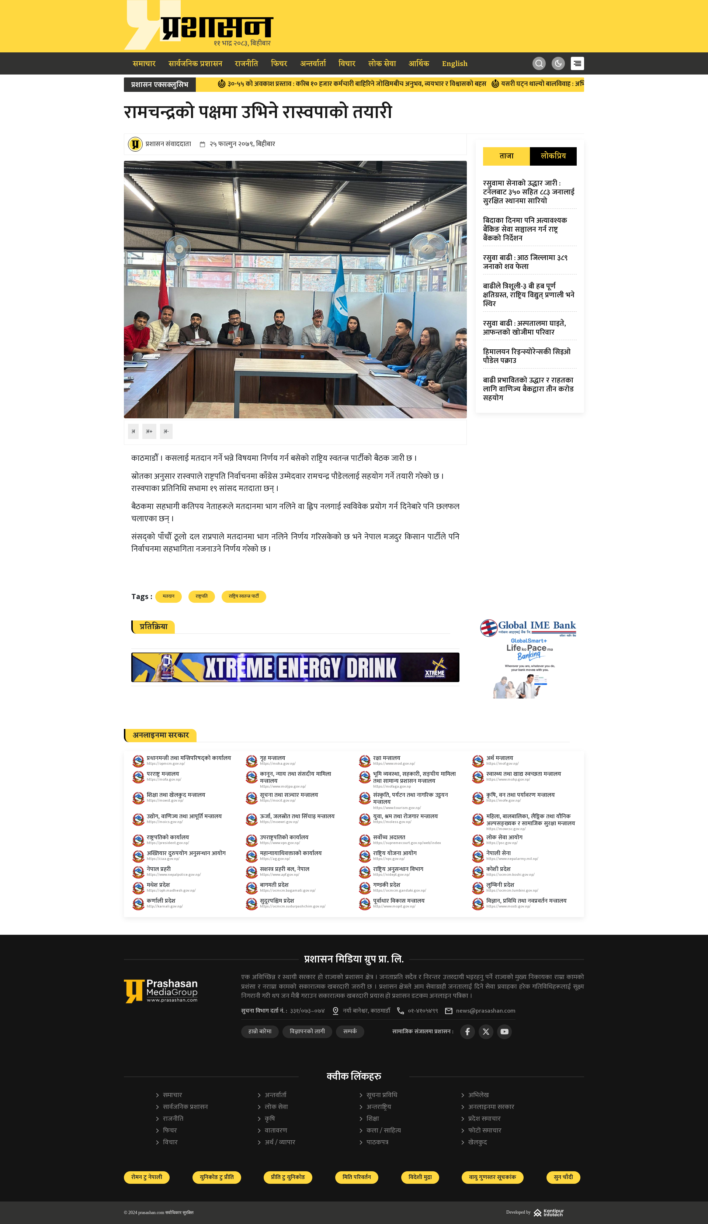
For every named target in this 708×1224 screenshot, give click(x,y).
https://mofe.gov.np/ (503, 800)
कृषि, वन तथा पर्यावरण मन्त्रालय (520, 795)
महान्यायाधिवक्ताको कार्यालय (291, 853)
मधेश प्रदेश (158, 885)
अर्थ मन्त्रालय (499, 758)
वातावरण (272, 1131)
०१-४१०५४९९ (423, 1011)
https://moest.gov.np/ (165, 800)
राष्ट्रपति (202, 596)
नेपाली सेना (498, 853)
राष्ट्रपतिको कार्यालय (168, 838)
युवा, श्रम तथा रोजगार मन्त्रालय (405, 817)
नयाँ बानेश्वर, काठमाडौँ (366, 1011)
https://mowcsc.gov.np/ (506, 829)
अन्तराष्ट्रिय (374, 1107)
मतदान (168, 596)
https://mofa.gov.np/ (164, 779)
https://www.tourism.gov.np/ (397, 808)
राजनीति (246, 64)
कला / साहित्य (379, 1131)
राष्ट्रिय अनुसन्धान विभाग (398, 869)
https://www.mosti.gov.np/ (508, 906)
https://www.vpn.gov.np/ (280, 843)
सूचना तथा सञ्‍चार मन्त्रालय (289, 795)
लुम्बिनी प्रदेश (500, 885)
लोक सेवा (382, 64)
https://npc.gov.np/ (389, 859)
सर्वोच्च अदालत (389, 838)
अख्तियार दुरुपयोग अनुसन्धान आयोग (186, 853)
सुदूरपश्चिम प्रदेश (277, 901)
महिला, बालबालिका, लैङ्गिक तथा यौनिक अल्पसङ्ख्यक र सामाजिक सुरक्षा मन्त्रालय (530, 820)
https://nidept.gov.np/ (391, 875)
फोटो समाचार (481, 1131)
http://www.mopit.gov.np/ (394, 906)
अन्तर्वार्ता (313, 64)
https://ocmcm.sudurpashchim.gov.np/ (293, 906)
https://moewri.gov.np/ (279, 822)
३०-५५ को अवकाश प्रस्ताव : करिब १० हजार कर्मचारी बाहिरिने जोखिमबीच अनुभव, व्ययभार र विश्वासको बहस (303, 84)
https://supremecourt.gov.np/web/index (407, 843)
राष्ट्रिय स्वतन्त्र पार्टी (244, 596)
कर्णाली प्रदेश (161, 901)
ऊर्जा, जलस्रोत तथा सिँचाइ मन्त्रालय (297, 817)
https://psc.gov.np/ (502, 843)
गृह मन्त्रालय (272, 758)
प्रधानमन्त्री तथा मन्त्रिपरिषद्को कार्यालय (189, 758)
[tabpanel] (530, 292)
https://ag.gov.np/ (275, 859)
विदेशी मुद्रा (420, 1177)
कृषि (266, 1119)
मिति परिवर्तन (357, 1177)
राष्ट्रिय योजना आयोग (395, 853)
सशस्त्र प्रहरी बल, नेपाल (284, 869)
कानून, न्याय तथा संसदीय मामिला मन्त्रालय (295, 777)
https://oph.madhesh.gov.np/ (171, 890)
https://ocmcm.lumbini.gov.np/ (512, 890)
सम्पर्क (350, 1032)
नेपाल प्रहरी (159, 869)
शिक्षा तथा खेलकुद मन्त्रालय (176, 795)
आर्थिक (419, 64)
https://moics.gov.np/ (165, 822)
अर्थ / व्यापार (276, 1143)
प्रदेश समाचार (480, 1119)
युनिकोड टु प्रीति (217, 1177)
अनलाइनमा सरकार (487, 1107)
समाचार (144, 64)
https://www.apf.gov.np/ (279, 875)
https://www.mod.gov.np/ (394, 764)
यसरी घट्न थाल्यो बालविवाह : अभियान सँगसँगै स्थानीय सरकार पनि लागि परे (541, 84)
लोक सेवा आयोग (504, 838)
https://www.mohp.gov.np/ (508, 779)
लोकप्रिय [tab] (553, 156)
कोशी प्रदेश (498, 869)
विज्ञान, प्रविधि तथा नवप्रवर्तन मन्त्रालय (526, 901)
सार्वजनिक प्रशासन (195, 64)
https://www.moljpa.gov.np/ (283, 786)
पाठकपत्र (373, 1143)
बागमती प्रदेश (274, 885)
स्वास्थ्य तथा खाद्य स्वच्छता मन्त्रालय (523, 774)
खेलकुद (473, 1143)
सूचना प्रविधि (378, 1095)
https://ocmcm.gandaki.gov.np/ (399, 890)
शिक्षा (368, 1119)
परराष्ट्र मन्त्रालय (163, 774)
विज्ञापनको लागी (307, 1032)
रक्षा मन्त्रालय (386, 758)
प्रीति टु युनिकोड (288, 1177)
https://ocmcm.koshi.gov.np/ (510, 875)
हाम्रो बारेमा (260, 1032)
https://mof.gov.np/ (502, 764)
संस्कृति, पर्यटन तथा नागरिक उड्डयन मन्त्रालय (410, 798)
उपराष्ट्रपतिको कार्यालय (284, 838)
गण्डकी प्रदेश (386, 885)
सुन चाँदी (563, 1177)
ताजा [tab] (507, 156)
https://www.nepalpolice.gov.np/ (174, 875)
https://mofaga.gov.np (392, 786)
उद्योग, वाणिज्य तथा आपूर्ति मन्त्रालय (184, 817)
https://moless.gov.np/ (392, 822)
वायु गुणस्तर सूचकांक (492, 1177)
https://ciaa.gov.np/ (163, 859)
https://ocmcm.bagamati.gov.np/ (288, 890)
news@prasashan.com (486, 1011)
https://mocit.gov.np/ (278, 800)
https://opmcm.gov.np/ (166, 764)
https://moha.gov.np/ (278, 764)
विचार (347, 64)
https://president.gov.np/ (168, 843)
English (455, 64)
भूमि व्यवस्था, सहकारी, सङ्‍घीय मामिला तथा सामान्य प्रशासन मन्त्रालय (414, 777)
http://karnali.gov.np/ (165, 906)
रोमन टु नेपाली (146, 1177)
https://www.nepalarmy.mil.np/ (512, 859)
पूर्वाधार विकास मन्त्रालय (399, 901)
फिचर (279, 64)
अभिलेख (474, 1095)
